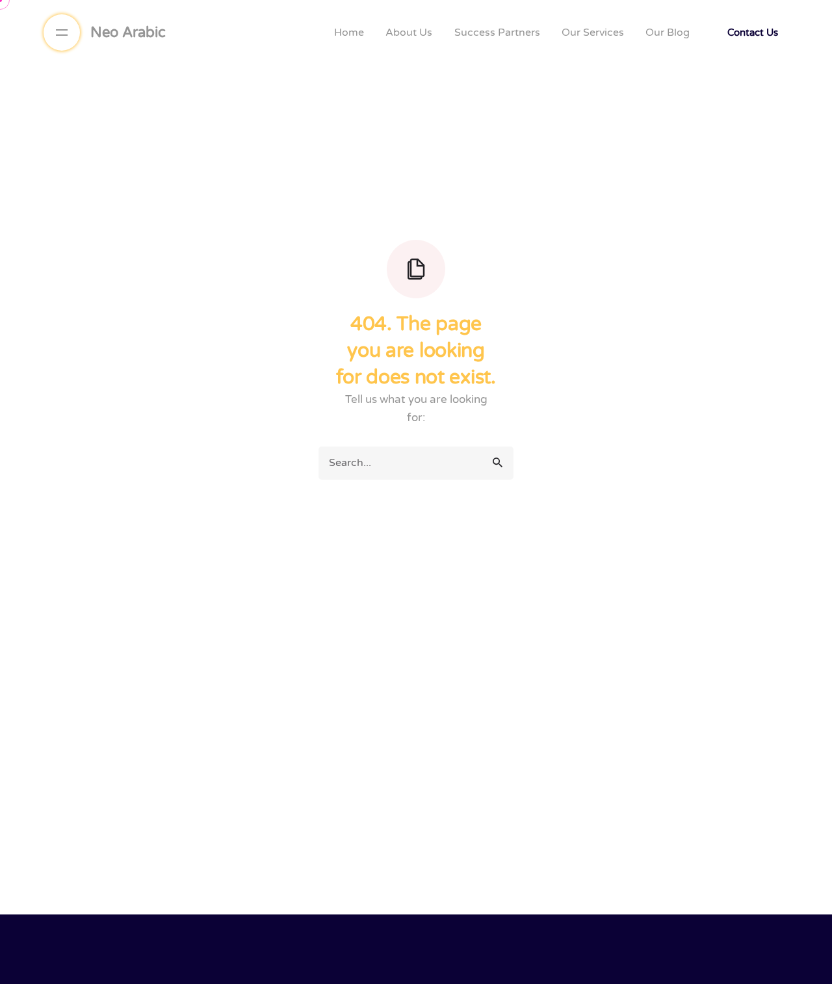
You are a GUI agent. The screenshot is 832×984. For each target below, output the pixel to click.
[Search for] (416, 463)
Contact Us (752, 32)
